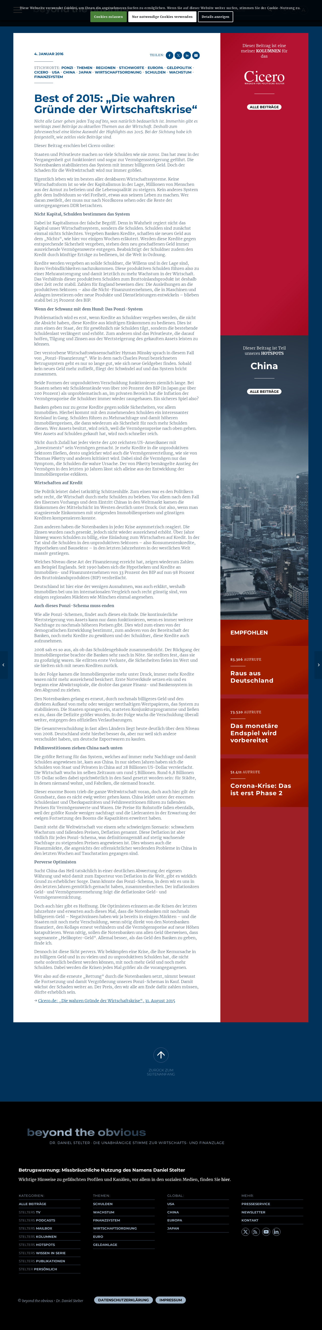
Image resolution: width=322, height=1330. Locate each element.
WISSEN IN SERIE (42, 1253)
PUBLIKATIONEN (42, 1261)
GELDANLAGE (105, 1245)
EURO (98, 1237)
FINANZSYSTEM (106, 1220)
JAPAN (173, 1228)
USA (56, 72)
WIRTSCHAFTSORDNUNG (115, 1228)
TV (30, 1212)
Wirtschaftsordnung (118, 72)
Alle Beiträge (264, 107)
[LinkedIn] (276, 1232)
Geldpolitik (179, 67)
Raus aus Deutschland (252, 677)
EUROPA (174, 1220)
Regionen (105, 67)
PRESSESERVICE (256, 1204)
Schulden (155, 72)
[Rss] (256, 1232)
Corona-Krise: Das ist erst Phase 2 (260, 789)
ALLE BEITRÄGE (32, 1204)
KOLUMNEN (38, 1237)
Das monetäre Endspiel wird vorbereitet (254, 733)
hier (225, 1179)
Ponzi (67, 67)
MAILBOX (35, 1228)
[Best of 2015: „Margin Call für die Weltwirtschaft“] (4, 665)
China (69, 72)
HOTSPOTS (37, 1245)
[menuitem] (123, 1300)
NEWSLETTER (253, 1212)
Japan (85, 72)
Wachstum (180, 72)
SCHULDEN (103, 1204)
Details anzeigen (215, 17)
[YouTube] (266, 1232)
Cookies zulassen (108, 17)
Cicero (41, 72)
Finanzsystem (48, 77)
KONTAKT (250, 1220)
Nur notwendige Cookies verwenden (162, 17)
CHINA (173, 1212)
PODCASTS (37, 1220)
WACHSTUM (103, 1212)
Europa (155, 67)
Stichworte (131, 67)
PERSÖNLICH (38, 1269)
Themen (84, 67)
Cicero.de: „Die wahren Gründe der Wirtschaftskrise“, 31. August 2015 (106, 1000)
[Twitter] (246, 1232)
